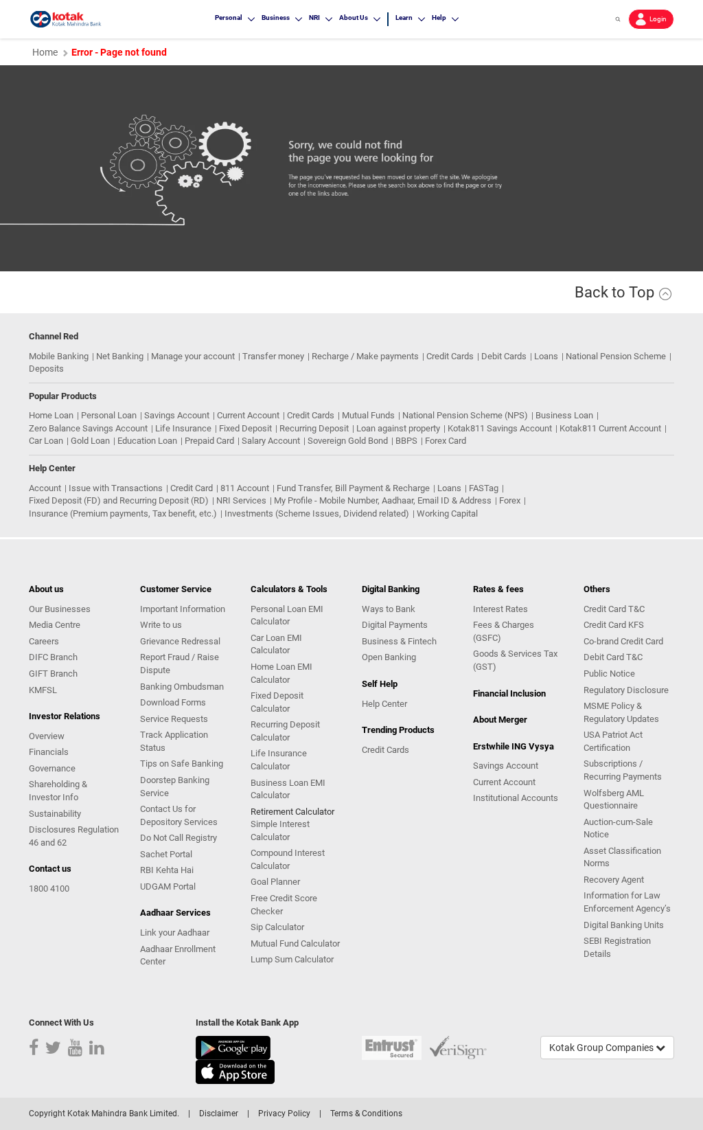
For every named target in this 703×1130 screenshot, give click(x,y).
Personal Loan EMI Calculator (287, 615)
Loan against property (398, 428)
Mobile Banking (59, 356)
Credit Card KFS (614, 625)
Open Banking (389, 657)
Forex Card (445, 441)
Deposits (46, 368)
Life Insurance (183, 428)
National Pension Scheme (616, 356)
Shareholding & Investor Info (58, 790)
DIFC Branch (53, 657)
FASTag (483, 488)
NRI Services (241, 500)
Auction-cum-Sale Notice (618, 828)
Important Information (182, 609)
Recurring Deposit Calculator (285, 731)
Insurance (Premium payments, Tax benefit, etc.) (123, 513)
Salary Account (271, 441)
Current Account (248, 415)
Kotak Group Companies (602, 1047)
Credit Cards (450, 356)
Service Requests (174, 719)
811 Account (244, 488)
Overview (47, 736)
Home (45, 52)
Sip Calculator (277, 927)
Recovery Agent (614, 879)
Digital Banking (390, 589)
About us (46, 589)
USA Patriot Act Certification (613, 741)
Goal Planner (275, 882)
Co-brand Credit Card (623, 641)
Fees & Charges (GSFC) (503, 631)
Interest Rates (500, 609)
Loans (546, 356)
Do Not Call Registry (178, 838)
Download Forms (173, 702)
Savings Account (176, 415)
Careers (44, 641)
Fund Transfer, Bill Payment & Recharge (353, 488)
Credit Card (191, 488)
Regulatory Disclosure (626, 690)
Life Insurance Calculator (279, 759)
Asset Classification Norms (622, 857)
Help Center (384, 704)
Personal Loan (109, 415)
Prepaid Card (209, 441)
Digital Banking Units (624, 925)
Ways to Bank (388, 609)
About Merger (500, 719)
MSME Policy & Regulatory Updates (621, 712)
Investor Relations (64, 716)
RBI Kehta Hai (167, 870)
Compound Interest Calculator (288, 859)
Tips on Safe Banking (181, 763)
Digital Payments (395, 625)
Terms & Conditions (366, 1113)
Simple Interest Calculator (280, 830)
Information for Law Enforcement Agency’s (627, 902)
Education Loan (147, 441)
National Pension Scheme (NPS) (465, 415)
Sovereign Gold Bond (348, 441)
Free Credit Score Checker (284, 904)
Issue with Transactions (116, 488)
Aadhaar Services (175, 912)
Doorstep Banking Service (174, 786)
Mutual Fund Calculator (295, 943)
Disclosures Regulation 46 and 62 (74, 836)
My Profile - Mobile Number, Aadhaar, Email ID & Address (383, 500)
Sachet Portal (166, 854)
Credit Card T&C (614, 609)
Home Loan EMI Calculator (281, 673)
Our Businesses (60, 609)
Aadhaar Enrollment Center (178, 955)
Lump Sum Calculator (292, 959)
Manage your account (193, 356)
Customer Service (175, 589)
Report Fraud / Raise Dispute (179, 663)
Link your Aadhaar (174, 932)
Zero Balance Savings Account (88, 428)
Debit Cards (504, 356)
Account (45, 488)
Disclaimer (218, 1113)
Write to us (161, 625)
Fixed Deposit (245, 428)
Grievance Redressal (180, 641)
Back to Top (616, 292)
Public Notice (609, 673)
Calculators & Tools (289, 589)
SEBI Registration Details (617, 947)
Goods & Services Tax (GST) (515, 660)
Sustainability (55, 814)
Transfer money (273, 356)
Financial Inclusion (509, 693)
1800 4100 (49, 888)
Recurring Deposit (314, 428)
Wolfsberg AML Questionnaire (614, 799)
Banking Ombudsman (182, 686)
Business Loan (564, 415)
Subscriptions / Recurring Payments (623, 770)
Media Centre (54, 625)
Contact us (50, 868)
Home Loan (51, 415)
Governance (52, 768)
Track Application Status (174, 741)
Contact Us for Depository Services (179, 815)
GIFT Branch (53, 673)
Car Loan (46, 441)
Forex (509, 500)
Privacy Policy (284, 1113)
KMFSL (43, 690)
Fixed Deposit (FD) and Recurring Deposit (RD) (119, 500)
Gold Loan (90, 441)
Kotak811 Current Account (610, 428)
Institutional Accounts (515, 798)
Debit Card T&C (613, 657)
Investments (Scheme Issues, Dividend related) (316, 513)
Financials (49, 752)
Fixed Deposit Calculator (277, 702)
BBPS (406, 441)
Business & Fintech (399, 641)
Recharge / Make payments (365, 356)
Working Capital (447, 513)
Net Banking (119, 356)
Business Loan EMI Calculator (288, 789)
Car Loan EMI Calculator (276, 644)
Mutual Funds (368, 415)
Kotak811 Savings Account (500, 428)
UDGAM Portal (168, 886)
